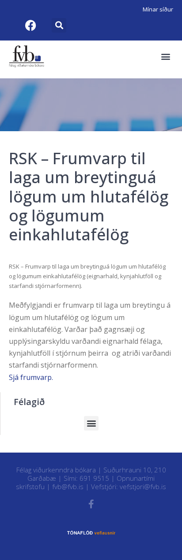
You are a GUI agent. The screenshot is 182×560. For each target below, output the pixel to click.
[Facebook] (30, 25)
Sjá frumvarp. (31, 377)
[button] (59, 25)
